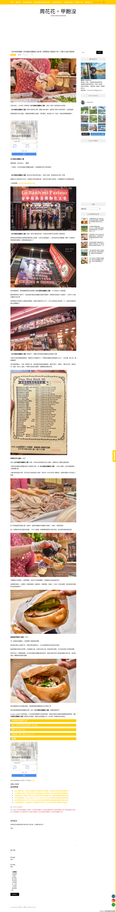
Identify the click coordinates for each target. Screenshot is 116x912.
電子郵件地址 (12, 858)
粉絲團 (13, 739)
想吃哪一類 (78, 2)
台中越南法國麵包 (36, 810)
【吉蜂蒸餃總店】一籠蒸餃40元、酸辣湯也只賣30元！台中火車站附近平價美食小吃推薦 (40, 802)
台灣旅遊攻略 (57, 2)
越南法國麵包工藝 (59, 810)
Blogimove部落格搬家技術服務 (107, 911)
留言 (12, 828)
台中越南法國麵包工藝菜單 (24, 810)
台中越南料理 (23, 812)
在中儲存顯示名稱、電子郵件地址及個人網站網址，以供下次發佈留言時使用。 (14, 881)
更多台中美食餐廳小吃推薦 (27, 183)
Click (114, 456)
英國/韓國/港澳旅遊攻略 (42, 2)
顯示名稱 (12, 851)
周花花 (19, 54)
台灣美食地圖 (68, 2)
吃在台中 (13, 54)
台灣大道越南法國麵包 (44, 812)
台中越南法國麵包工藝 (57, 812)
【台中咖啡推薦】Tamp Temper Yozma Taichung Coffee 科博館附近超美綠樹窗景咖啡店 (41, 798)
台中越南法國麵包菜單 (48, 810)
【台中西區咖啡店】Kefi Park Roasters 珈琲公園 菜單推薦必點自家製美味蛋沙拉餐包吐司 (41, 800)
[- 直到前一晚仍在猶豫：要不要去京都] (93, 119)
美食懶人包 (88, 2)
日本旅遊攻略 (27, 2)
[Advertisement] (58, 34)
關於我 (18, 2)
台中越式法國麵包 (32, 812)
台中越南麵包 (15, 812)
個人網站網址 (12, 865)
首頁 (11, 2)
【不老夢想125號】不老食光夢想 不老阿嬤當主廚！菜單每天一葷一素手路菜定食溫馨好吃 (41, 793)
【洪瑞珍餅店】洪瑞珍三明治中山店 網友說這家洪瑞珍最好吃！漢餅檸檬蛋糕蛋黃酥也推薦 (41, 795)
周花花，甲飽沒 (58, 11)
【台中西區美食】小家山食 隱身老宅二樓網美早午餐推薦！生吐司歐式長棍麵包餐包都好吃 (41, 791)
